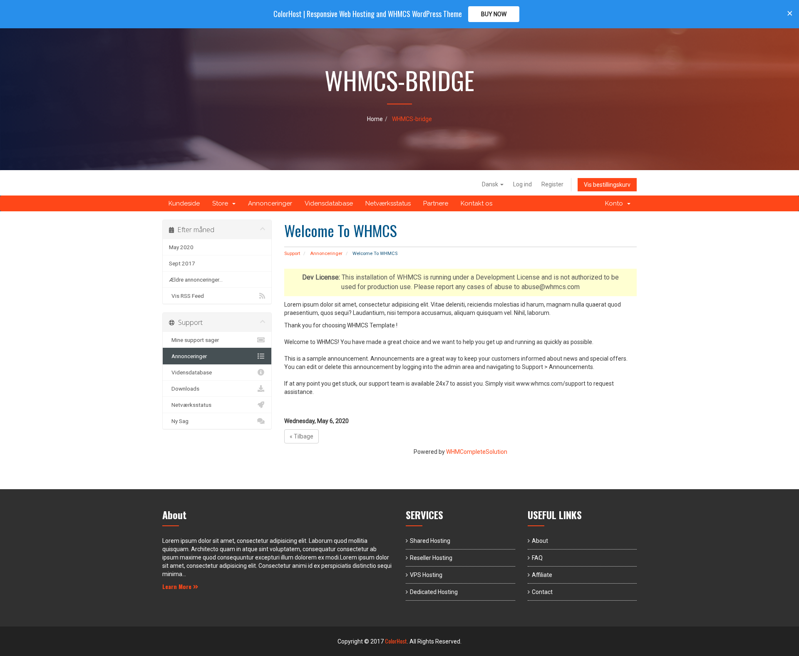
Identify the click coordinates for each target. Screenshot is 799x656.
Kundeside (184, 203)
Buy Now (493, 14)
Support (292, 253)
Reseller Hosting (431, 558)
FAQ (537, 558)
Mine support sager (194, 340)
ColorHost (396, 640)
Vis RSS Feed (186, 295)
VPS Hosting (426, 575)
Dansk (490, 184)
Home (375, 119)
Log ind (522, 184)
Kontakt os (476, 203)
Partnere (435, 203)
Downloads (184, 388)
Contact (542, 592)
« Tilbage (301, 436)
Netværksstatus (388, 203)
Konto (615, 203)
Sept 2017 (182, 263)
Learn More (177, 586)
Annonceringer (270, 203)
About (540, 540)
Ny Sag (179, 421)
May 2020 (181, 247)
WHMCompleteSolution (476, 451)
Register (552, 184)
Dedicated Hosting (434, 592)
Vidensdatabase (329, 203)
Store (221, 203)
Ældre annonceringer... (196, 279)
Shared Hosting (430, 540)
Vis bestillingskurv (607, 184)
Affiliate (542, 575)
